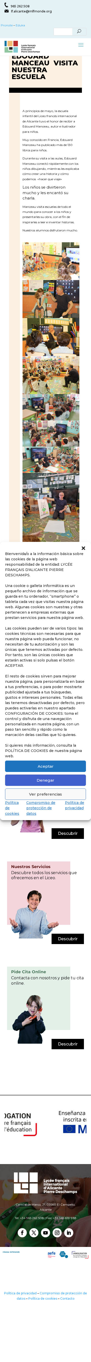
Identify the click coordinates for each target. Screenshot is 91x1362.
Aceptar (46, 766)
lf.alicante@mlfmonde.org (31, 11)
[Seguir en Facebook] (22, 1232)
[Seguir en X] (33, 1232)
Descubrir (68, 833)
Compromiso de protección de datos (40, 808)
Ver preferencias (45, 794)
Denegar (45, 780)
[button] (83, 548)
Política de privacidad (20, 1293)
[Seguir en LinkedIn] (68, 1232)
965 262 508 (20, 6)
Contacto (67, 1298)
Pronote (6, 25)
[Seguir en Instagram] (57, 1232)
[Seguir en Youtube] (45, 1232)
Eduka (20, 25)
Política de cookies (42, 1298)
